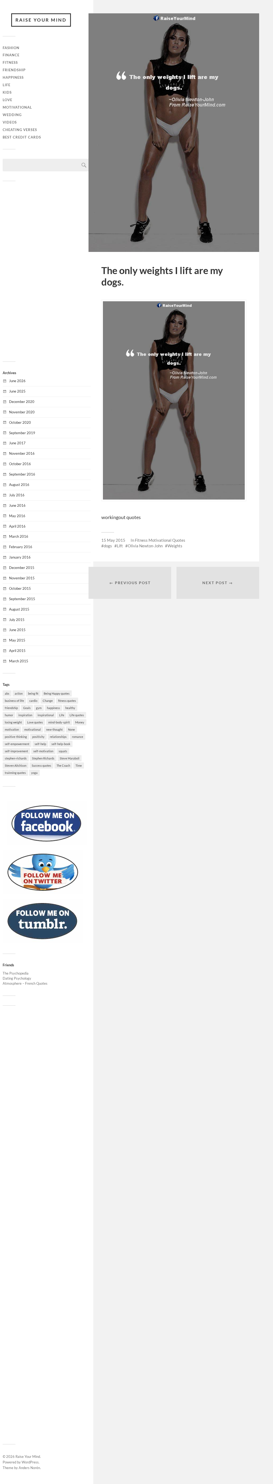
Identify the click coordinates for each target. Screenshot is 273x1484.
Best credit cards (22, 137)
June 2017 (17, 443)
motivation (12, 729)
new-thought (54, 729)
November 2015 (22, 578)
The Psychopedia (16, 973)
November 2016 (22, 453)
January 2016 (20, 557)
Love (7, 100)
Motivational (17, 107)
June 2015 (17, 630)
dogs (108, 545)
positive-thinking (16, 736)
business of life (14, 700)
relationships (58, 736)
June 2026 (17, 381)
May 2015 (17, 640)
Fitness (10, 62)
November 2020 (22, 412)
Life (6, 85)
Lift (120, 545)
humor (9, 715)
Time (78, 765)
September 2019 (22, 433)
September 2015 (22, 599)
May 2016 (17, 516)
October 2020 (20, 422)
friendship (11, 708)
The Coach (63, 765)
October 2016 (20, 464)
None (71, 729)
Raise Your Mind (41, 20)
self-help (40, 744)
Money (79, 722)
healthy (70, 708)
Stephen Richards (43, 758)
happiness (53, 708)
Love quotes (35, 722)
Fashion (11, 48)
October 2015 (20, 588)
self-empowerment (17, 744)
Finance (11, 55)
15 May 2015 (113, 540)
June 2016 (17, 505)
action (19, 693)
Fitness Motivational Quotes (160, 540)
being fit (33, 693)
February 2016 (20, 547)
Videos (10, 122)
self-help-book (60, 744)
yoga (34, 772)
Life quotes (77, 715)
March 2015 (18, 661)
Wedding (12, 115)
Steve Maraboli (69, 758)
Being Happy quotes (57, 693)
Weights (174, 545)
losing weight (13, 722)
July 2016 (17, 495)
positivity (38, 736)
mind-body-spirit (59, 722)
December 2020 (21, 401)
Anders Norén (29, 1468)
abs (7, 693)
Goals (27, 708)
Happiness (13, 77)
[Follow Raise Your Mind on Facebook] (47, 844)
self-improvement (16, 751)
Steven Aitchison (15, 765)
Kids (7, 92)
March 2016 (18, 536)
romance (77, 736)
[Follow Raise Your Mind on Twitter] (43, 893)
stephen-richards (16, 758)
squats (63, 751)
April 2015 (17, 650)
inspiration (25, 715)
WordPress (30, 1462)
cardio (33, 700)
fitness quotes (67, 700)
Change (48, 700)
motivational (32, 729)
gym (39, 708)
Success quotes (41, 765)
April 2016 (17, 526)
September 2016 (22, 474)
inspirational (46, 715)
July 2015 (17, 620)
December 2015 (21, 567)
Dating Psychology (17, 978)
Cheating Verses (20, 130)
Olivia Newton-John (145, 545)
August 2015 (19, 609)
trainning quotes (15, 772)
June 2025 (17, 391)
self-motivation (43, 751)
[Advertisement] (47, 271)
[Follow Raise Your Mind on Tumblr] (43, 941)
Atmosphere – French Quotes (25, 983)
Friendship (14, 70)
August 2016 (19, 484)
